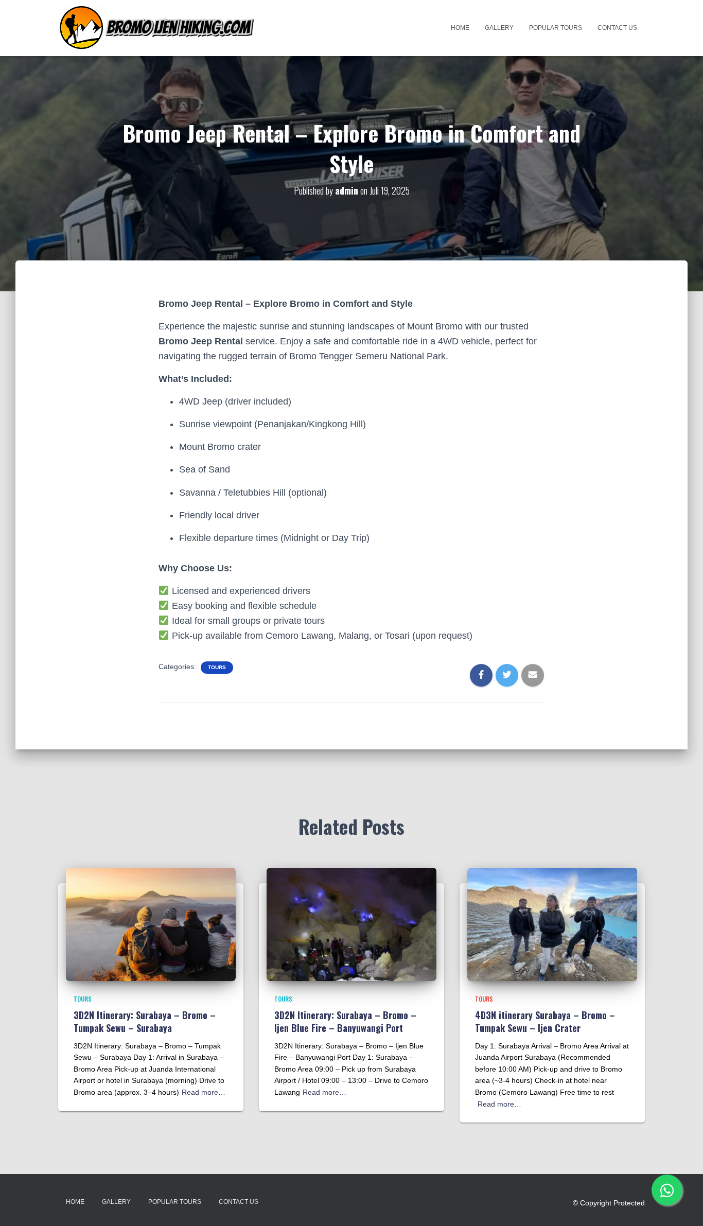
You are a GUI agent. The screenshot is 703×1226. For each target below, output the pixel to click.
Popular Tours (555, 27)
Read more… (203, 1092)
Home (460, 27)
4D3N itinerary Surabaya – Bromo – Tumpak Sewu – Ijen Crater (545, 1021)
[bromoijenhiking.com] (157, 28)
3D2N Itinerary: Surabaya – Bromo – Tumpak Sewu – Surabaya (145, 1021)
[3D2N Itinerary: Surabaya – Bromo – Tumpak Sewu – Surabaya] (151, 923)
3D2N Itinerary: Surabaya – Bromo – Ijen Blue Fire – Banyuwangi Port (345, 1021)
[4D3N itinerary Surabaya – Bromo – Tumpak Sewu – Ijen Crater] (552, 923)
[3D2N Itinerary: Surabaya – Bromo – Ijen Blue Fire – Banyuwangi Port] (351, 923)
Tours (217, 667)
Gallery (499, 27)
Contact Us (617, 27)
